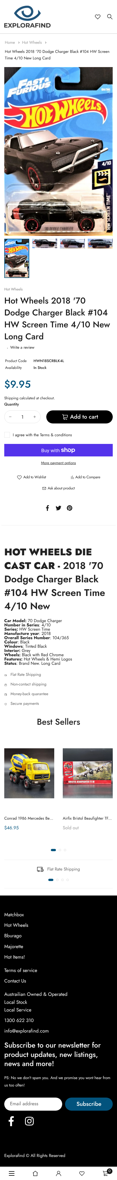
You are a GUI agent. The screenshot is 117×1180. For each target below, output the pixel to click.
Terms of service (20, 970)
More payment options (58, 463)
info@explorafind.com (26, 1031)
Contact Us (15, 981)
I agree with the (42, 435)
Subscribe (88, 1104)
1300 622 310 (19, 1020)
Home (10, 42)
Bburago (13, 936)
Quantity (11, 404)
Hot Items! (14, 957)
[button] (53, 850)
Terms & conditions (56, 435)
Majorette (13, 946)
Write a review (22, 348)
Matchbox (14, 914)
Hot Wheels (32, 42)
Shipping (11, 398)
